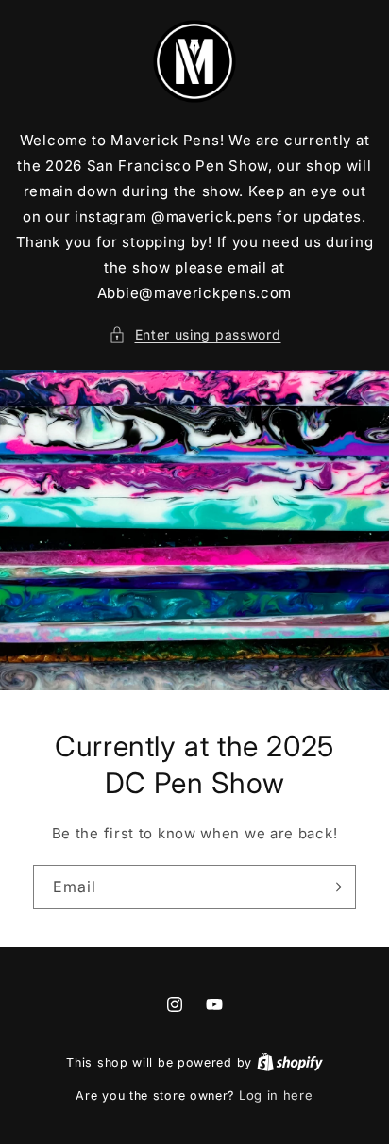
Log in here (276, 1095)
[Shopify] (290, 1061)
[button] (195, 334)
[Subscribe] (334, 887)
